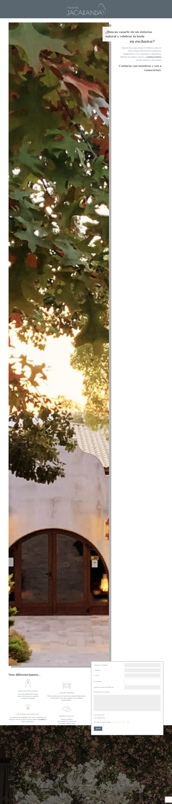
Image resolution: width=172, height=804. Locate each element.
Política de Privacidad (118, 722)
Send (98, 729)
